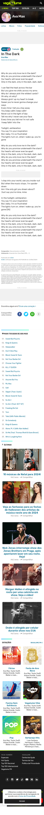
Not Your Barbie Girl (13, 359)
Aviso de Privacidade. (27, 796)
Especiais (5, 758)
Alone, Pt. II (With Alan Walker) (17, 429)
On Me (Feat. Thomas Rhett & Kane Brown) (22, 433)
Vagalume (12, 3)
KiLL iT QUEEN (11, 367)
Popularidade (30, 26)
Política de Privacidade (31, 763)
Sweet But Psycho (13, 339)
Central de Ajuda (28, 758)
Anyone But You (12, 380)
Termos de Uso (27, 761)
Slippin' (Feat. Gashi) (14, 392)
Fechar (22, 801)
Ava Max (18, 16)
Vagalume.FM (36, 643)
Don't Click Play (11, 351)
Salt (7, 388)
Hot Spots (5, 761)
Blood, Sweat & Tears (14, 355)
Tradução (15, 49)
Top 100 (15, 8)
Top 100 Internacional (9, 766)
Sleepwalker (10, 347)
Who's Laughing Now (14, 437)
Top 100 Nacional (8, 763)
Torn (7, 412)
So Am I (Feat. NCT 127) (15, 404)
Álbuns (11, 26)
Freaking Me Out (12, 408)
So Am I (8, 400)
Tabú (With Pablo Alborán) (15, 416)
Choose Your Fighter (13, 363)
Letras (3, 26)
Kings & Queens (11, 343)
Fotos (19, 26)
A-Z (34, 8)
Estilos (25, 8)
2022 (12, 258)
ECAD (3, 259)
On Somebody (11, 420)
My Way (8, 384)
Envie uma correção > (27, 306)
